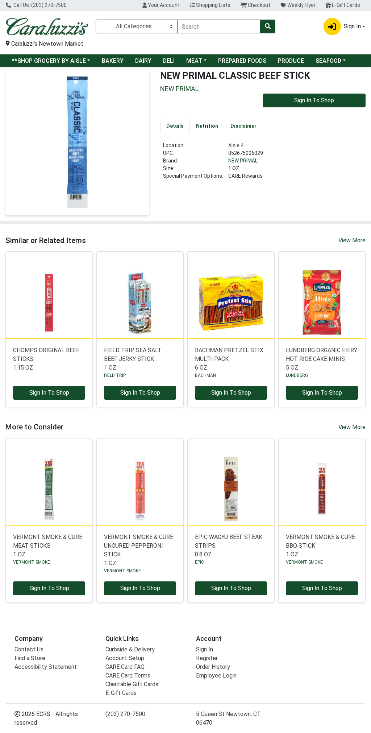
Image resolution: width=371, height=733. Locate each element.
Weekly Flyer (301, 5)
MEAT (194, 60)
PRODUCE (291, 60)
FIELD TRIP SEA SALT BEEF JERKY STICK (133, 359)
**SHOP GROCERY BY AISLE (49, 60)
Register (207, 658)
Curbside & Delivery (130, 649)
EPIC (199, 562)
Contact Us (28, 649)
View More (352, 240)
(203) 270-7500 (125, 714)
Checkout (258, 5)
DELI (169, 60)
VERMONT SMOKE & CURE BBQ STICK (320, 546)
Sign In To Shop (314, 100)
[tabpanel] (263, 164)
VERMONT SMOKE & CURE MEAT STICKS (47, 546)
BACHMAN (205, 375)
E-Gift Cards (345, 5)
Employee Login (216, 675)
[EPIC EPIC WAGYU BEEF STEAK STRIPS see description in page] (231, 482)
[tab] (175, 126)
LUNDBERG (297, 375)
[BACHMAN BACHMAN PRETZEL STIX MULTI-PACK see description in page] (231, 295)
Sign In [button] (352, 26)
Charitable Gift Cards (131, 684)
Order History (213, 666)
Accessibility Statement (45, 666)
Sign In (204, 649)
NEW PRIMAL (243, 161)
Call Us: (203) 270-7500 (39, 5)
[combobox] (218, 26)
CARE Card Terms (127, 675)
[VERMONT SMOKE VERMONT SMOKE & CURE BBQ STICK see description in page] (322, 482)
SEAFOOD (328, 60)
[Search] (267, 26)
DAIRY (143, 60)
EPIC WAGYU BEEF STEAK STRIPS (228, 546)
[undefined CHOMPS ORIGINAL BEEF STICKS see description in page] (49, 295)
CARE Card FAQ (125, 666)
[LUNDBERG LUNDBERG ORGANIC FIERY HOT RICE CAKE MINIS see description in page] (322, 295)
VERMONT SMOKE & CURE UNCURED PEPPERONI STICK (138, 550)
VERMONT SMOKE (31, 562)
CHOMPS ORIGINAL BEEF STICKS (46, 359)
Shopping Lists (212, 5)
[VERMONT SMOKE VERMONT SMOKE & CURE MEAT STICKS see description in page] (49, 482)
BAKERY (113, 60)
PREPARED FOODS (242, 60)
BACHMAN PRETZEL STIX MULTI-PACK (229, 359)
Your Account (163, 5)
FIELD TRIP (115, 375)
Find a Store (29, 658)
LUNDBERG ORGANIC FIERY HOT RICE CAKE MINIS (321, 359)
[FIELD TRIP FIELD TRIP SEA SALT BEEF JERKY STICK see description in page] (140, 295)
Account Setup (124, 658)
